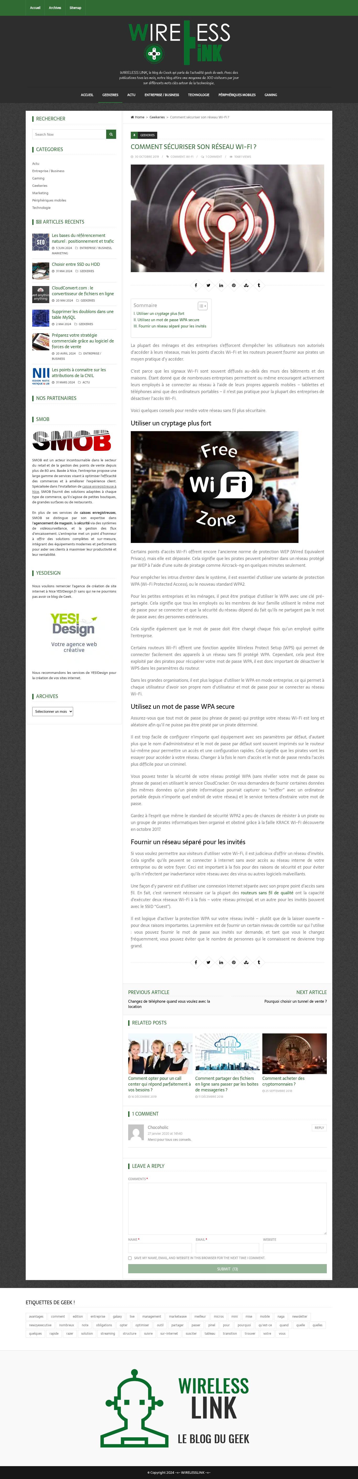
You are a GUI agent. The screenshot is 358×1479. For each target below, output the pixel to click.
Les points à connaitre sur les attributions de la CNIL (79, 372)
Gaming (271, 95)
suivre (148, 1333)
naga (281, 1316)
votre (267, 1333)
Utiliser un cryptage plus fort (160, 314)
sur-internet (169, 1333)
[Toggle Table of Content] (200, 306)
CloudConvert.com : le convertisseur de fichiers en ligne (83, 290)
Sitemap (75, 7)
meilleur (200, 1316)
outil (160, 1325)
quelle (300, 1325)
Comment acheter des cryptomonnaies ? (283, 1081)
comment (178, 156)
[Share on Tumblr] (259, 285)
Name (133, 1239)
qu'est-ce (265, 1325)
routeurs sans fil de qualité (267, 892)
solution (87, 1333)
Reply (319, 1128)
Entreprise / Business (162, 95)
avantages (36, 1316)
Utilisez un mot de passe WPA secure (168, 320)
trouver (250, 1333)
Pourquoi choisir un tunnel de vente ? (295, 1001)
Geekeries (110, 95)
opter (124, 1325)
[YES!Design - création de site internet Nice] (74, 632)
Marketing (40, 193)
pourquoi (244, 1325)
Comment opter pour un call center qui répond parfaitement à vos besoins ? (159, 1084)
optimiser (142, 1325)
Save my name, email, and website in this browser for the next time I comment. (199, 1258)
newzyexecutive (40, 1325)
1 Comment (214, 156)
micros (219, 1316)
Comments (138, 1179)
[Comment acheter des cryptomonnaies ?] (294, 1053)
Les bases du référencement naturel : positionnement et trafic (83, 238)
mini (234, 1316)
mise (249, 1316)
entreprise (98, 1316)
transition (230, 1333)
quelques (35, 1333)
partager (177, 1325)
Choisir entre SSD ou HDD (76, 264)
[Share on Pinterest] (234, 285)
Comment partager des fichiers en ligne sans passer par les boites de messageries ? (226, 1084)
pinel (211, 1325)
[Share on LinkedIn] (221, 285)
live (132, 1316)
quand (284, 1325)
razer (69, 1333)
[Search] (111, 134)
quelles (317, 1325)
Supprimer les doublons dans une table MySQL (83, 314)
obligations (104, 1325)
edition (78, 1316)
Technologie (198, 95)
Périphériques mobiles (237, 95)
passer (196, 1325)
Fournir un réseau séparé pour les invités (172, 326)
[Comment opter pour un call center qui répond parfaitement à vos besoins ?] (160, 1053)
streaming (108, 1333)
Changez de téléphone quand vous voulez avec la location (169, 1004)
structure (129, 1333)
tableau (210, 1333)
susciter (191, 1333)
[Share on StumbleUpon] (246, 285)
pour (226, 1325)
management (151, 1316)
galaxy (117, 1316)
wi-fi (189, 156)
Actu (131, 95)
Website (269, 1239)
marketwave (178, 1316)
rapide (54, 1333)
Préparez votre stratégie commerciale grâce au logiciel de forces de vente (83, 341)
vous (282, 1333)
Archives (55, 7)
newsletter (299, 1316)
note (85, 1325)
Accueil (35, 7)
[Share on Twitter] (208, 285)
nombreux (66, 1325)
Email (201, 1239)
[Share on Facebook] (196, 285)
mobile (265, 1316)
